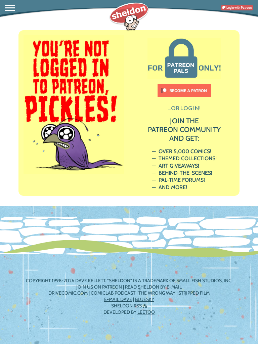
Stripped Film (194, 293)
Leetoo (146, 312)
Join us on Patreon (99, 287)
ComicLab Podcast (113, 293)
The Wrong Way (156, 293)
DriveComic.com (68, 293)
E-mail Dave (118, 299)
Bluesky (144, 299)
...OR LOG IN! (184, 108)
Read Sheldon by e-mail (153, 287)
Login (239, 7)
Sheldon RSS (127, 306)
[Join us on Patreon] (184, 87)
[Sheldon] (129, 17)
